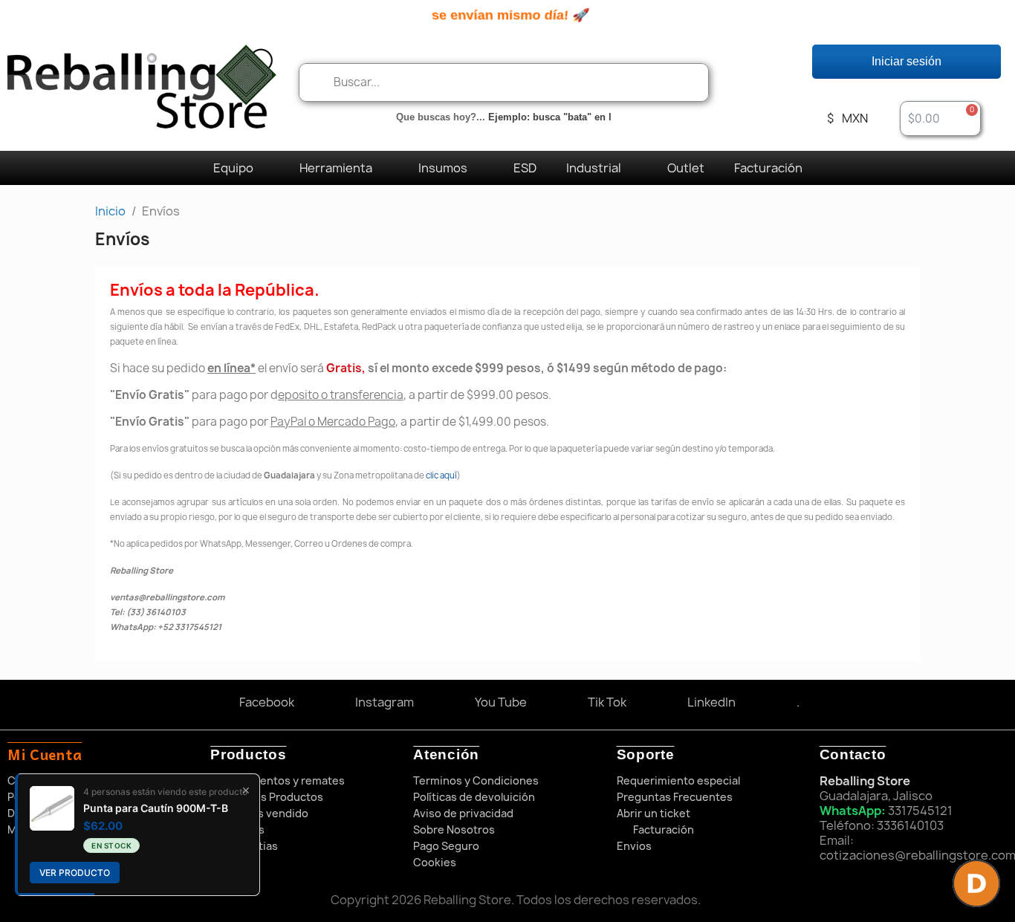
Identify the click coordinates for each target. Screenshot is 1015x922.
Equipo (233, 168)
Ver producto (74, 872)
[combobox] (504, 82)
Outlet (685, 168)
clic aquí (441, 475)
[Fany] (976, 883)
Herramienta (335, 168)
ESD (524, 168)
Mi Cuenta (44, 754)
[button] (940, 118)
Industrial (593, 168)
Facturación (768, 168)
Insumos (442, 168)
